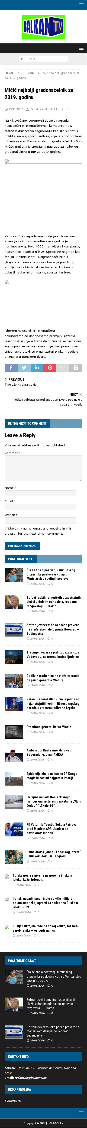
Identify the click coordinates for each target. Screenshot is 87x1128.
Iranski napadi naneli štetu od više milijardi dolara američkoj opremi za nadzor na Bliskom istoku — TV (45, 903)
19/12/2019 (16, 109)
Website (11, 514)
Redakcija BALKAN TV (44, 109)
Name (10, 487)
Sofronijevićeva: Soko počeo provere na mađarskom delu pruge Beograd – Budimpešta (53, 629)
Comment (12, 452)
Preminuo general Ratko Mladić (49, 727)
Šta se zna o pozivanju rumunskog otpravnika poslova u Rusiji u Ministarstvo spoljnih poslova (51, 574)
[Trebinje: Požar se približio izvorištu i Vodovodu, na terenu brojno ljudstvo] (14, 657)
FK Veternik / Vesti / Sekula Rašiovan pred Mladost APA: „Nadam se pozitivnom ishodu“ (52, 829)
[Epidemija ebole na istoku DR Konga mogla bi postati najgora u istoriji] (14, 779)
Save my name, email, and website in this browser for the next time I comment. (38, 531)
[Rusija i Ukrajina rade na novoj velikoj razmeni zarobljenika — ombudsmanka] (7, 926)
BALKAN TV (55, 1123)
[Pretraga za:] (43, 58)
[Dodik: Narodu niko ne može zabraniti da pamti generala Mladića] (14, 681)
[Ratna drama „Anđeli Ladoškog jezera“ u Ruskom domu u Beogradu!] (14, 857)
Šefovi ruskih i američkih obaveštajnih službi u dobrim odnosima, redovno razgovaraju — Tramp (54, 602)
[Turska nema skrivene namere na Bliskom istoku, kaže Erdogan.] (7, 875)
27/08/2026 (37, 584)
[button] (80, 4)
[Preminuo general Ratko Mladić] (14, 732)
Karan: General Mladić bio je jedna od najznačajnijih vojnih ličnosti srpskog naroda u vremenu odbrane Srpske (53, 703)
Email (9, 501)
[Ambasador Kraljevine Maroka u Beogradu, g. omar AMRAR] (14, 755)
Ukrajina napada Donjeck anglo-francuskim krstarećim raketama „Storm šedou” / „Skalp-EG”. (54, 801)
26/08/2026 (37, 783)
